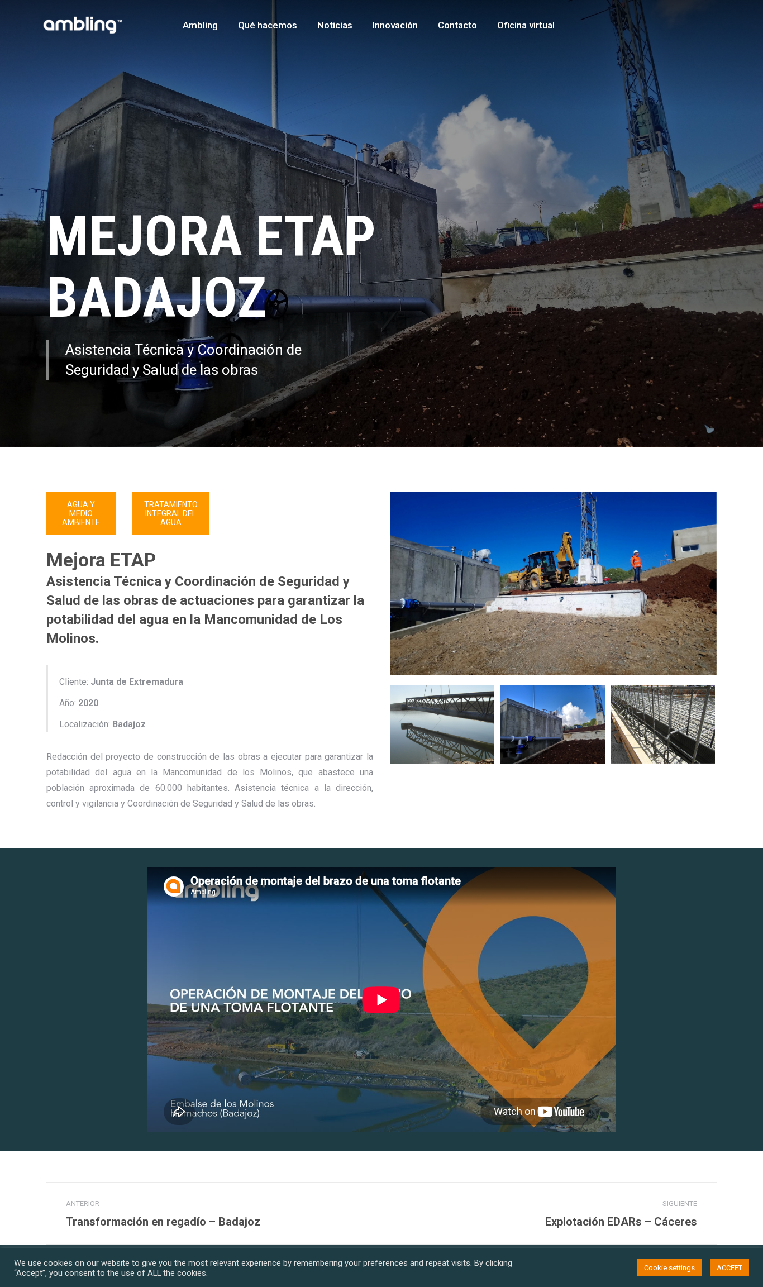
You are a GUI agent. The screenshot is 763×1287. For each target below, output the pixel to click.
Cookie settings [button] (669, 1268)
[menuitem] (200, 25)
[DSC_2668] (552, 724)
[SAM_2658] (663, 724)
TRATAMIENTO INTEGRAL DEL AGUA (171, 513)
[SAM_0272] (442, 724)
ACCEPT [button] (729, 1268)
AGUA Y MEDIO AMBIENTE (81, 513)
